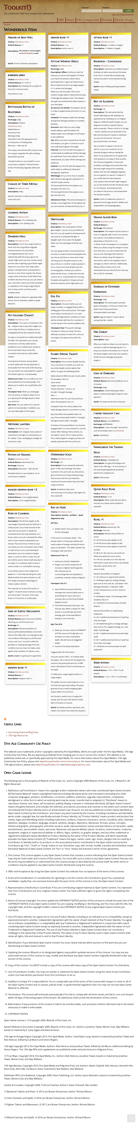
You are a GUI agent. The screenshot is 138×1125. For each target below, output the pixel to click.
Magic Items (124, 20)
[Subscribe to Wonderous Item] (5, 719)
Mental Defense (27, 53)
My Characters (88, 20)
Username (85, 7)
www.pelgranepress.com (77, 764)
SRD (61, 20)
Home (7, 24)
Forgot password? (127, 14)
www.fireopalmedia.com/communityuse (60, 761)
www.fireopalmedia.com (48, 764)
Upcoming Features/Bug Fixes (23, 732)
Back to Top (131, 1118)
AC (29, 51)
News (70, 20)
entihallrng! (119, 430)
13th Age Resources (18, 735)
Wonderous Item (22, 42)
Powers (107, 20)
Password (106, 7)
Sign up (115, 14)
